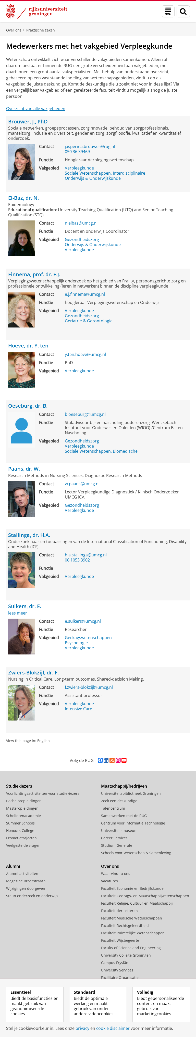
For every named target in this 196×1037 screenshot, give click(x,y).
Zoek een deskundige (119, 800)
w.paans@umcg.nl (82, 483)
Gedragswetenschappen (88, 637)
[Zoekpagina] (183, 11)
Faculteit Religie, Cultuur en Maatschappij (137, 903)
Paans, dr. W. (24, 469)
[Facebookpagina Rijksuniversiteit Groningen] (100, 760)
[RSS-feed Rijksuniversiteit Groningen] (112, 760)
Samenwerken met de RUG (124, 815)
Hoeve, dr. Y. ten (28, 346)
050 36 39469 (77, 151)
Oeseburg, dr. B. (27, 406)
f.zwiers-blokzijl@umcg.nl (89, 687)
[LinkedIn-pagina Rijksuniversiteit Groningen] (106, 760)
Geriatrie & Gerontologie (89, 320)
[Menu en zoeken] (168, 11)
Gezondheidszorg (82, 239)
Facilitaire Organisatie (120, 977)
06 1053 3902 (77, 560)
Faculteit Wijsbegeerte (120, 940)
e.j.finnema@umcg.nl (85, 294)
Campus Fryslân (114, 962)
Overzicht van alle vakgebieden (35, 108)
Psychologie (76, 642)
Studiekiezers (19, 786)
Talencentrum (113, 808)
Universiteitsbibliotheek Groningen (131, 793)
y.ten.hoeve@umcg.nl (85, 354)
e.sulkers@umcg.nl (83, 621)
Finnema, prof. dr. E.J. (34, 275)
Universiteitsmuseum (119, 830)
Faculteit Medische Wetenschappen (131, 918)
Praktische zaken (40, 30)
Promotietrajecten (21, 837)
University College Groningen (126, 955)
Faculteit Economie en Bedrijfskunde (132, 888)
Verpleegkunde (79, 168)
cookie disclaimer (113, 1028)
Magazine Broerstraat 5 (26, 881)
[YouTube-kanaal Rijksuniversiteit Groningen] (123, 760)
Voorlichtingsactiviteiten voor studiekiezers (42, 793)
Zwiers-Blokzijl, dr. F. (33, 673)
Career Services (114, 837)
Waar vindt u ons (115, 873)
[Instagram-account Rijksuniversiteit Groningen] (118, 760)
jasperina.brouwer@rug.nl (90, 146)
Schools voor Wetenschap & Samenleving (136, 852)
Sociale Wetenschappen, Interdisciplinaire (105, 173)
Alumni (13, 866)
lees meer (17, 613)
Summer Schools (20, 823)
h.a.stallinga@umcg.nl (86, 554)
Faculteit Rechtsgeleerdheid (125, 925)
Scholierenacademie (23, 815)
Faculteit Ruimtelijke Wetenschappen (133, 932)
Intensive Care (78, 708)
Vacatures (109, 881)
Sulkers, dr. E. (24, 606)
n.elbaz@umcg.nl (81, 223)
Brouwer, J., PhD (28, 122)
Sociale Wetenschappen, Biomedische (101, 451)
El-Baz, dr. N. (23, 198)
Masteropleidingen (22, 808)
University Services (117, 970)
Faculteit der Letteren (119, 910)
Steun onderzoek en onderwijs (32, 895)
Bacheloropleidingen (24, 800)
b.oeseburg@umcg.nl (85, 414)
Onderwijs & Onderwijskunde (93, 178)
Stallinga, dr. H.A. (29, 535)
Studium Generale (116, 845)
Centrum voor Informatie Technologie (133, 823)
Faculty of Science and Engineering (131, 947)
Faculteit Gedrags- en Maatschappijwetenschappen (145, 895)
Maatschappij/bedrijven (124, 786)
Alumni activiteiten (22, 873)
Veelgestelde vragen (23, 845)
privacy (82, 1028)
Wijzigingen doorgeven (25, 888)
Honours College (20, 830)
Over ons (13, 30)
